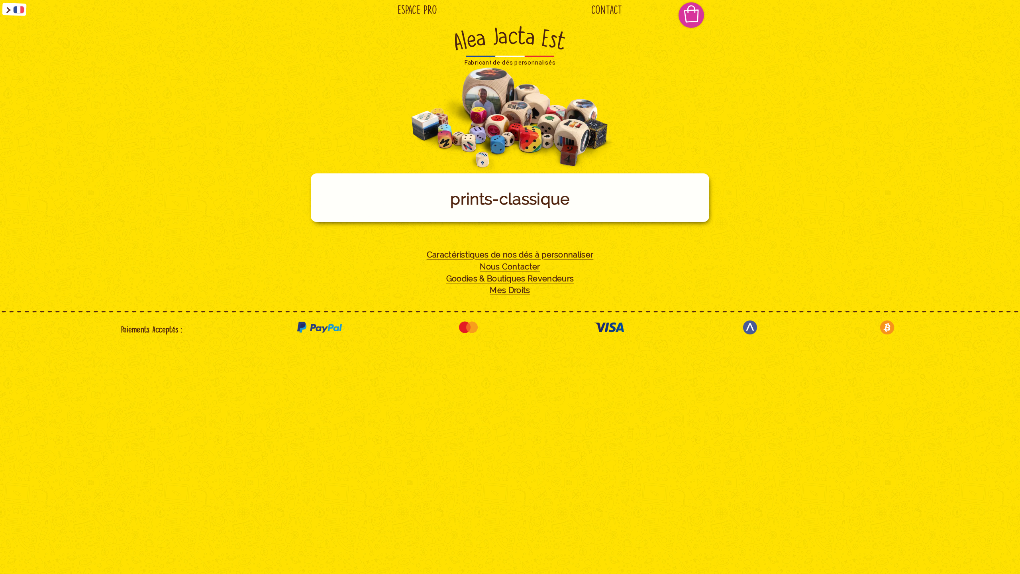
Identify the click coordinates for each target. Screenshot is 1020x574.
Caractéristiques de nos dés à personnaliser (510, 254)
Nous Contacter (510, 266)
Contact (606, 10)
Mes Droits (510, 290)
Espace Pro (417, 10)
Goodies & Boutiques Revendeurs (510, 278)
